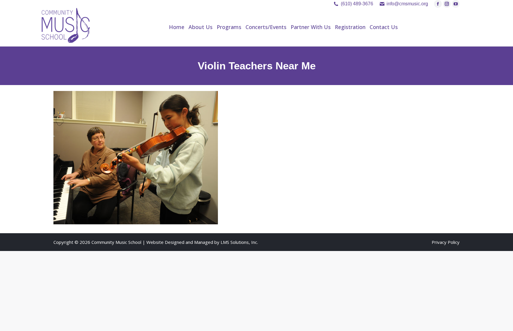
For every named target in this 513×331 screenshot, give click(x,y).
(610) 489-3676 (357, 3)
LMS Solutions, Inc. (239, 242)
